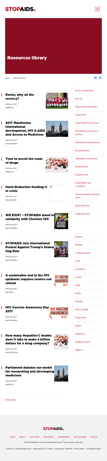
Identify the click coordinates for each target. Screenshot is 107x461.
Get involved (80, 437)
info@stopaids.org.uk (23, 449)
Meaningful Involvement (86, 159)
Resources (49, 437)
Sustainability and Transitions (83, 184)
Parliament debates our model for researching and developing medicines (29, 371)
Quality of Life (81, 175)
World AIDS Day (82, 206)
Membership (64, 437)
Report (78, 326)
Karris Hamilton (11, 144)
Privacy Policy (79, 449)
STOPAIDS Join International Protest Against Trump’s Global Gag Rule (29, 247)
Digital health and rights (86, 107)
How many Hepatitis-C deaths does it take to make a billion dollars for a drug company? (28, 339)
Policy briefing (81, 310)
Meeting (79, 301)
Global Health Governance (87, 123)
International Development (87, 142)
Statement (80, 334)
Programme (80, 318)
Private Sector (81, 167)
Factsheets (80, 269)
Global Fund (80, 115)
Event (77, 261)
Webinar (79, 350)
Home (12, 437)
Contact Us (10, 449)
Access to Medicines (84, 91)
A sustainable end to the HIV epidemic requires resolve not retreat (28, 279)
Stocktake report (82, 342)
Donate (93, 437)
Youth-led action (82, 214)
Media (78, 293)
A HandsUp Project (94, 449)
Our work (34, 437)
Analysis (78, 237)
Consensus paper (82, 253)
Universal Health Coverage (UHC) (87, 196)
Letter (78, 285)
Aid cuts (78, 99)
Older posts (10, 400)
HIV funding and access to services (87, 133)
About (22, 437)
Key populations (82, 151)
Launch (78, 277)
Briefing (78, 245)
